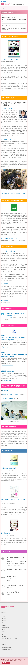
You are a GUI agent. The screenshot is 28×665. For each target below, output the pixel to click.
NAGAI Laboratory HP (6, 380)
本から (3, 629)
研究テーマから (5, 627)
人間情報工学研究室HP (7, 347)
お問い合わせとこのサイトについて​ (9, 638)
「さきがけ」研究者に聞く (8, 398)
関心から (4, 618)
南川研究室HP (5, 390)
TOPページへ (6, 662)
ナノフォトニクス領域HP (7, 365)
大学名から (4, 631)
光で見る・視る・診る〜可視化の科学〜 (10, 394)
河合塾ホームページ (6, 647)
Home (3, 616)
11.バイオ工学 (9, 317)
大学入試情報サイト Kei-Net (8, 649)
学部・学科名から (6, 622)
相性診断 (4, 636)
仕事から (4, 625)
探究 (3, 634)
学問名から (4, 620)
